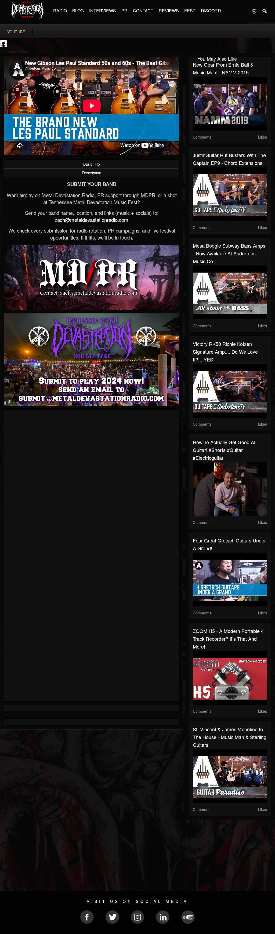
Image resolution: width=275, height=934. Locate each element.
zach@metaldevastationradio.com (91, 219)
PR (124, 11)
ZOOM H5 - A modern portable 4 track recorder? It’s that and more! (228, 638)
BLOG (78, 11)
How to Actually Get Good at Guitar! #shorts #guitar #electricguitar (224, 450)
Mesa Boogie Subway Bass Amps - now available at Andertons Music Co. (229, 253)
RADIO (60, 11)
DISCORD (211, 11)
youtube (16, 31)
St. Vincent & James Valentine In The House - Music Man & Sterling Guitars (229, 737)
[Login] (254, 10)
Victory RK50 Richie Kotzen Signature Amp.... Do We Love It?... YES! (225, 351)
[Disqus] (92, 486)
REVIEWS (169, 11)
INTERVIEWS (102, 11)
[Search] (264, 10)
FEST (190, 11)
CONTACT (143, 11)
